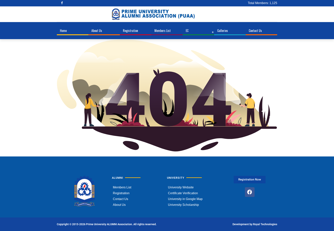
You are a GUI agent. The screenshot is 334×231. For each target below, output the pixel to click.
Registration (130, 30)
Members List (162, 30)
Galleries (222, 30)
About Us (96, 30)
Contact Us (255, 30)
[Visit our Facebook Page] (62, 3)
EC (187, 30)
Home (63, 30)
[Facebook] (250, 192)
